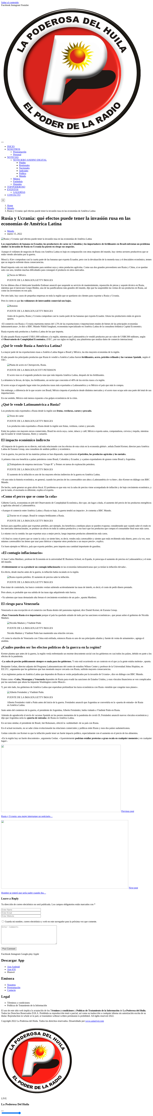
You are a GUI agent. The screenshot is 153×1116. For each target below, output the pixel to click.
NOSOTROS (13, 149)
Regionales (24, 165)
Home (10, 205)
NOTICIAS (13, 157)
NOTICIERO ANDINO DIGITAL (30, 160)
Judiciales (23, 170)
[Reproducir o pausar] (2, 1110)
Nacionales (24, 168)
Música (16, 178)
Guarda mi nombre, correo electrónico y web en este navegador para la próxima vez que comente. (51, 921)
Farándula (18, 181)
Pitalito (22, 162)
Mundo (22, 176)
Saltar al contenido (10, 2)
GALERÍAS (19, 192)
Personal (17, 154)
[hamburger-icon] (2, 142)
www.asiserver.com (94, 1021)
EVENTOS (12, 189)
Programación (19, 152)
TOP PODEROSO (16, 187)
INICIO (11, 146)
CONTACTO (13, 195)
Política (22, 173)
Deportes (17, 184)
